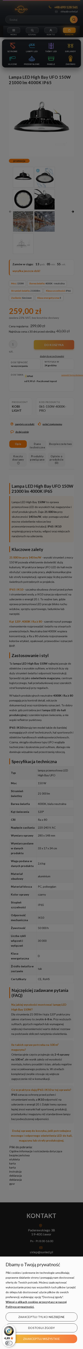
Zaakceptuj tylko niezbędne (41, 1317)
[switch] (8, 1343)
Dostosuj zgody (41, 1328)
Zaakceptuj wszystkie (41, 1338)
